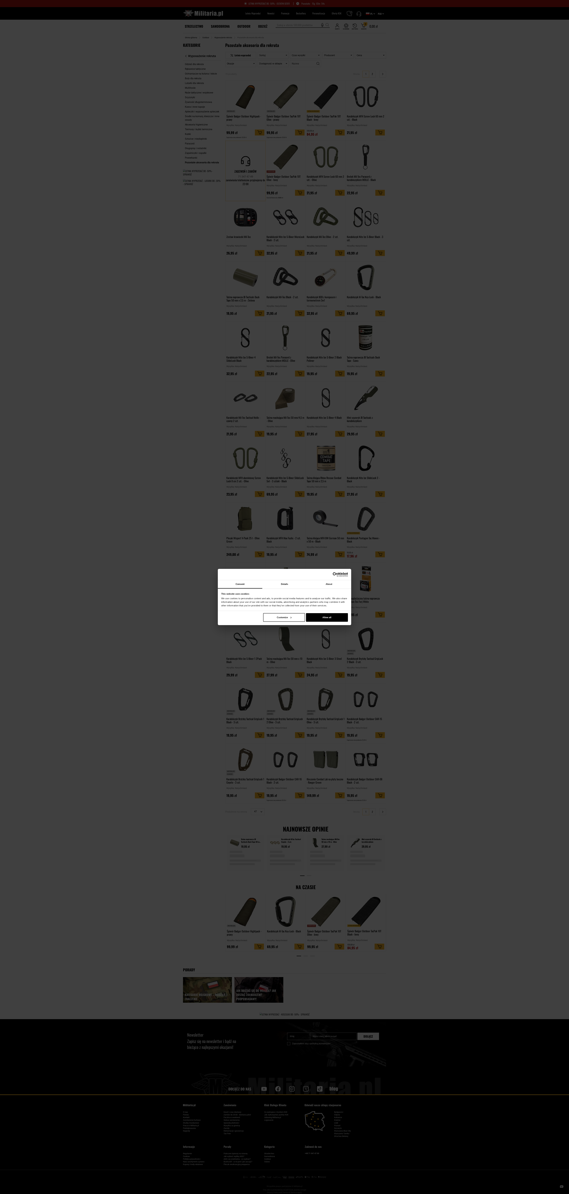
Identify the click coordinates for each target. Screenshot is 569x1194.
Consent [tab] (240, 584)
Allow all (326, 617)
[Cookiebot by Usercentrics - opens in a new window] (335, 574)
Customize (282, 617)
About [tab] (329, 584)
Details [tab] (284, 584)
